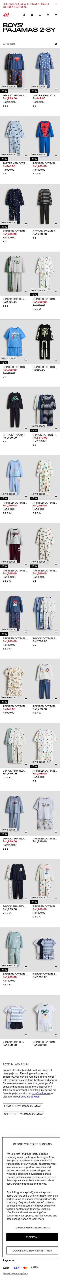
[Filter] (55, 44)
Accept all (32, 1237)
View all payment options (15, 1273)
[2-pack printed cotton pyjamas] (15, 70)
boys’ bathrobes (41, 1093)
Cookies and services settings (32, 1250)
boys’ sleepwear (30, 1096)
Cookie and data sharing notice (32, 1227)
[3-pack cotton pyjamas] (45, 409)
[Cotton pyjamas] (45, 206)
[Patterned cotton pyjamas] (45, 70)
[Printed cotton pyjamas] (45, 138)
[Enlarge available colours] (6, 106)
